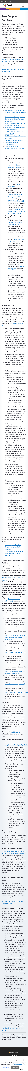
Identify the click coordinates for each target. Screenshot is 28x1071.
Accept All (15, 1067)
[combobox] (22, 1069)
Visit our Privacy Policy (17, 1064)
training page (16, 732)
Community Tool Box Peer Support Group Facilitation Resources (13, 547)
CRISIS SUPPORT (14, 1052)
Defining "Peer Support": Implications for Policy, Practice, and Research (15, 149)
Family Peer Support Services (14, 140)
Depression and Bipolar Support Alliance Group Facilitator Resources (15, 553)
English (21, 1069)
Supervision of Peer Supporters (15, 117)
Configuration (5, 1067)
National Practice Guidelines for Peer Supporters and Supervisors (15, 111)
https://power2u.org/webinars (14, 652)
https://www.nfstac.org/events (14, 684)
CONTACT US (14, 1055)
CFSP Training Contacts (15, 201)
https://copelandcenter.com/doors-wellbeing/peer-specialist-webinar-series (16, 637)
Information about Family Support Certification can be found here (17, 211)
